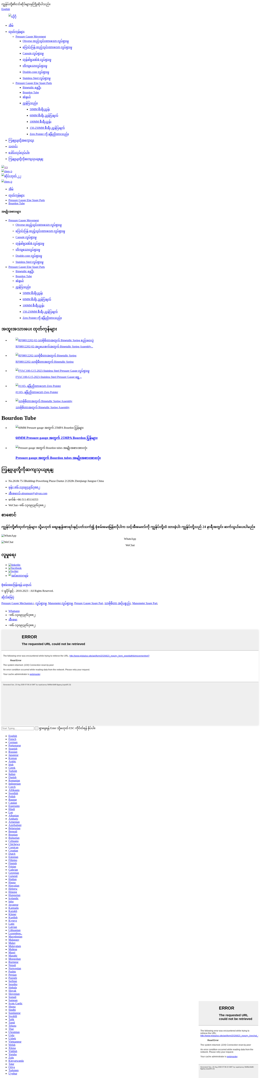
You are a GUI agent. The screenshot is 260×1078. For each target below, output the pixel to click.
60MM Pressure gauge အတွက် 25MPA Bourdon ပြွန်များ (56, 438)
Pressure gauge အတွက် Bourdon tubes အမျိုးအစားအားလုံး (58, 458)
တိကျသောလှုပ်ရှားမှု (35, 65)
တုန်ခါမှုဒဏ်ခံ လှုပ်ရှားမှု (37, 59)
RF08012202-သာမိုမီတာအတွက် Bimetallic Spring (45, 361)
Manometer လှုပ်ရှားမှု (60, 603)
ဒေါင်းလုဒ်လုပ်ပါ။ (19, 152)
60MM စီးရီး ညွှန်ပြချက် (44, 115)
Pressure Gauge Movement (31, 36)
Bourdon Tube (31, 92)
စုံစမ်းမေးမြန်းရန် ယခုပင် (16, 584)
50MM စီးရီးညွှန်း (40, 109)
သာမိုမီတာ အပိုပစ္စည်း (117, 603)
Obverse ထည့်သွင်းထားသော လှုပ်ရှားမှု (46, 40)
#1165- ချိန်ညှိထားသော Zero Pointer (37, 392)
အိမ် (10, 25)
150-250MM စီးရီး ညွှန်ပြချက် (47, 127)
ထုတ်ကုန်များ (16, 31)
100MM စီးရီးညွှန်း (40, 121)
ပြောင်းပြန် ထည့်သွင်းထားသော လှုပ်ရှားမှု (47, 47)
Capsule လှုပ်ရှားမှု (33, 53)
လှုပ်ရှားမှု (41, 603)
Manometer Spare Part (144, 603)
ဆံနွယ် (27, 96)
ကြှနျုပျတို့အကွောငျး (21, 140)
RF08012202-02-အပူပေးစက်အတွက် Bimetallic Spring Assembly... (54, 346)
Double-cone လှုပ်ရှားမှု (36, 71)
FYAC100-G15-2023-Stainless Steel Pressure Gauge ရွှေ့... (49, 376)
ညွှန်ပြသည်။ (30, 103)
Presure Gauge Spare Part (88, 603)
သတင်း (13, 146)
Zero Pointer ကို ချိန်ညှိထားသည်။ (49, 134)
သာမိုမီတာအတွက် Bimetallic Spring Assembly (43, 407)
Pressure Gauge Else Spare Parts (34, 83)
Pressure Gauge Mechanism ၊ (17, 603)
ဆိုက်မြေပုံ (7, 597)
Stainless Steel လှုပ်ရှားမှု (37, 78)
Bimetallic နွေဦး (32, 87)
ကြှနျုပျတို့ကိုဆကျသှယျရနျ (25, 158)
